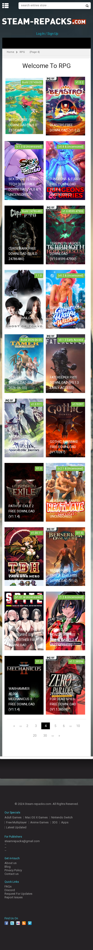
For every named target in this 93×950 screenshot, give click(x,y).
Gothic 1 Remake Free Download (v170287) (64, 447)
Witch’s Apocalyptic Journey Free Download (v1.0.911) (20, 441)
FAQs (8, 886)
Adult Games (13, 817)
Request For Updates (18, 893)
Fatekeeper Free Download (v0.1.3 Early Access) (64, 382)
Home (10, 52)
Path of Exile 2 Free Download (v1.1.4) (22, 511)
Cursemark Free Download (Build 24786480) (23, 253)
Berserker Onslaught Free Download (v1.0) (63, 575)
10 (78, 726)
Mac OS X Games (36, 817)
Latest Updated (16, 827)
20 (35, 735)
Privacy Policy (13, 870)
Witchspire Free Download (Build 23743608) (23, 125)
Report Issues (14, 897)
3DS (55, 822)
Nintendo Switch (62, 817)
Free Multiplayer (16, 822)
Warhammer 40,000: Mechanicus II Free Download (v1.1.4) (22, 699)
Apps (64, 822)
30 (45, 735)
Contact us (12, 874)
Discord (10, 890)
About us (10, 863)
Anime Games (39, 822)
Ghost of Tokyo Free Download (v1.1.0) (22, 318)
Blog (8, 866)
